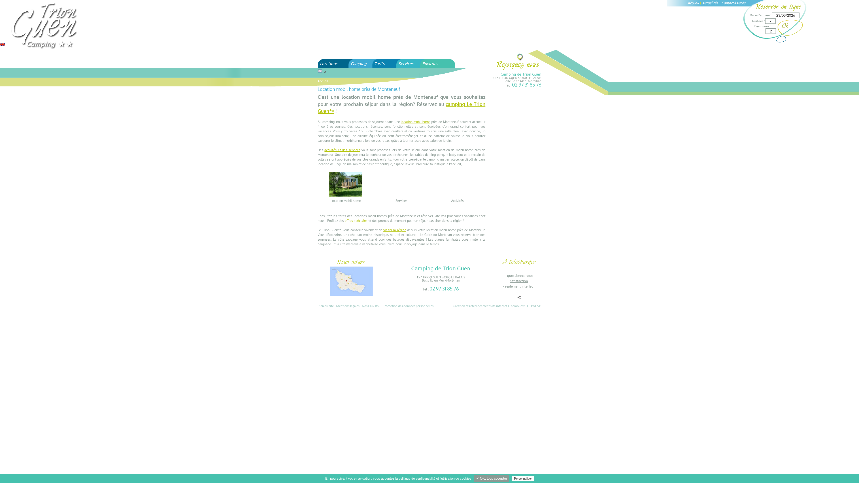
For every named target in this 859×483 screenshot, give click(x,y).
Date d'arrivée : (760, 15)
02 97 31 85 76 (526, 85)
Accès (740, 2)
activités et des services (342, 150)
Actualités (710, 2)
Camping (358, 63)
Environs (430, 63)
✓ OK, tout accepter (491, 478)
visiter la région (394, 230)
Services (405, 63)
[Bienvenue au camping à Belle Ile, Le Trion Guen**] (44, 25)
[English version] (2, 44)
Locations (328, 63)
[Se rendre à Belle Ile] (520, 57)
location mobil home (415, 122)
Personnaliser (523, 478)
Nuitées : (758, 21)
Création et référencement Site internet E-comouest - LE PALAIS (497, 306)
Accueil (693, 2)
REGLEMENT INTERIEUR (520, 286)
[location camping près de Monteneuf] (345, 184)
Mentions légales (347, 306)
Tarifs (379, 63)
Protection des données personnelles (408, 306)
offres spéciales (356, 220)
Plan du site (326, 306)
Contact (727, 2)
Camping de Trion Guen (521, 74)
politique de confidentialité (417, 478)
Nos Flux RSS (371, 306)
